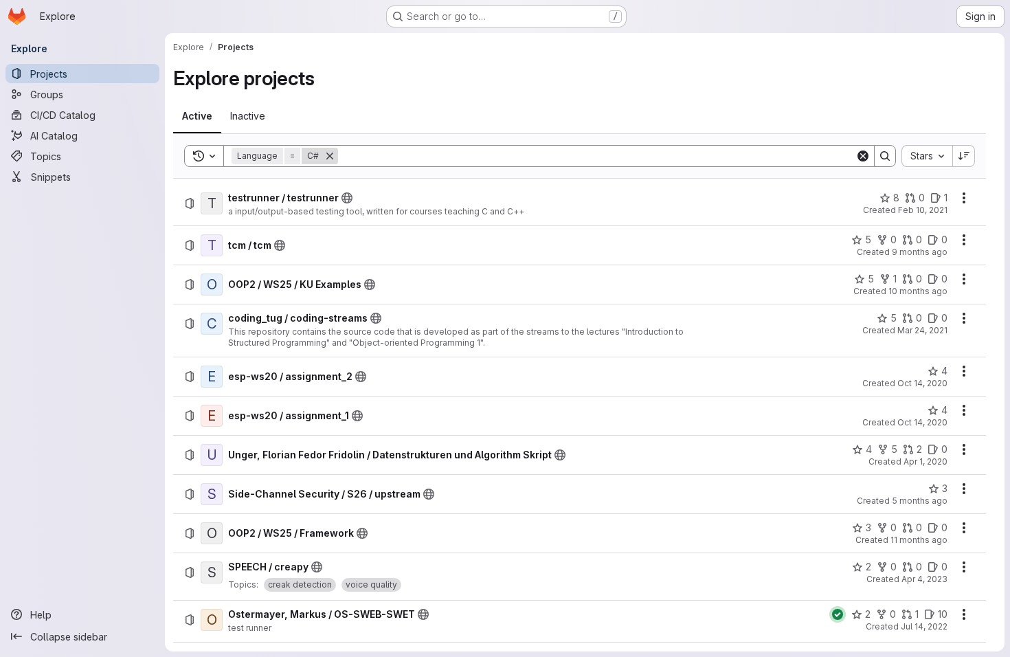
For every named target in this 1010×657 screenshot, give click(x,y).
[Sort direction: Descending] (964, 156)
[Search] (885, 156)
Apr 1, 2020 (925, 461)
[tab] (197, 116)
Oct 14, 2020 (922, 383)
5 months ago (919, 500)
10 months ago (917, 291)
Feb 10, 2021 (922, 210)
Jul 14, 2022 (924, 626)
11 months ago (918, 540)
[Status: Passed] (837, 614)
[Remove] (330, 156)
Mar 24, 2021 (922, 330)
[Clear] (863, 156)
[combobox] (926, 156)
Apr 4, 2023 (924, 579)
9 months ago (919, 252)
